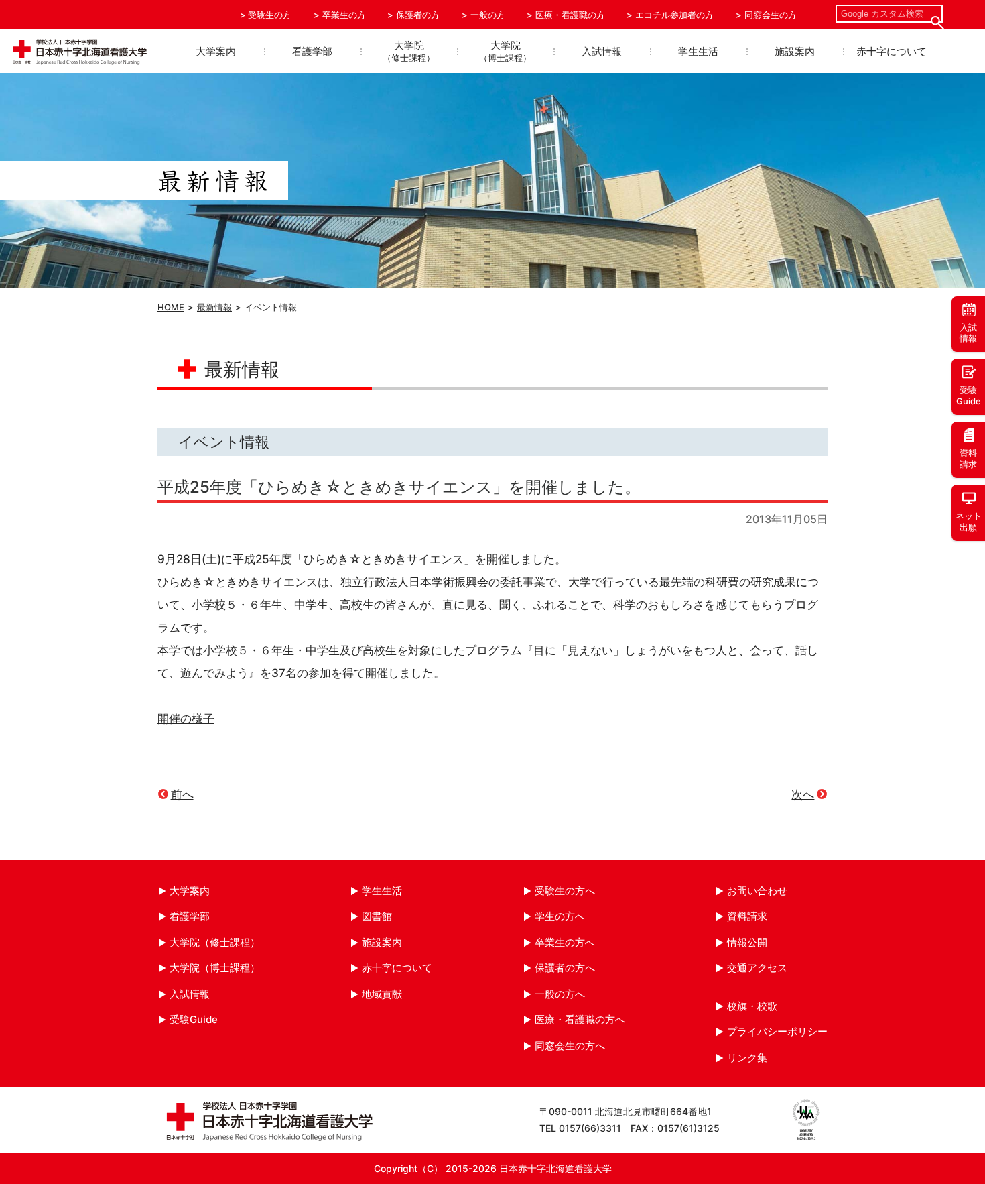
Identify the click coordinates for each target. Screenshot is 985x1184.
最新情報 (214, 307)
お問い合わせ (757, 890)
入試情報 (602, 51)
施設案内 (795, 51)
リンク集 (747, 1057)
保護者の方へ (565, 967)
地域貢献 (382, 994)
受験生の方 (269, 14)
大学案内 (216, 51)
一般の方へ (560, 994)
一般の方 (487, 14)
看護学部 (312, 51)
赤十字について (891, 51)
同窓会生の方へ (570, 1045)
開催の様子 (185, 718)
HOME (170, 307)
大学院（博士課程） (215, 967)
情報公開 (747, 942)
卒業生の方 (344, 14)
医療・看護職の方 (570, 14)
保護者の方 (418, 14)
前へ (182, 794)
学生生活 (698, 51)
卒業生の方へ (565, 942)
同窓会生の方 (770, 14)
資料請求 (747, 916)
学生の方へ (560, 916)
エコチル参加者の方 (674, 14)
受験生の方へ (565, 890)
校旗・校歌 (752, 1006)
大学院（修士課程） (215, 942)
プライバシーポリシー (777, 1031)
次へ (802, 794)
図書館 (377, 916)
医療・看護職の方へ (580, 1019)
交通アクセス (757, 967)
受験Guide (194, 1019)
